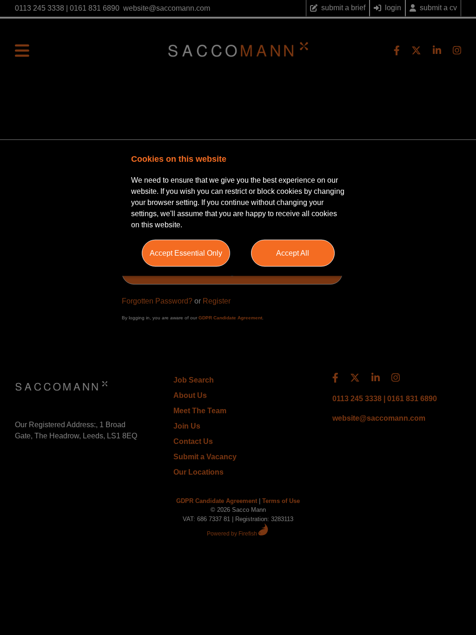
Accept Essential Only (186, 253)
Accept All (292, 253)
